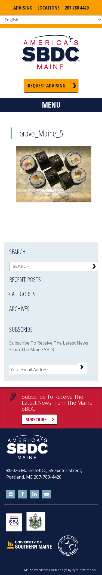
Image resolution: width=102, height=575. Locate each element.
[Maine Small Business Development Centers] (51, 53)
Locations (49, 7)
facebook (22, 494)
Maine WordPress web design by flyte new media (60, 570)
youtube (46, 494)
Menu (51, 104)
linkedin (34, 494)
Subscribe (36, 419)
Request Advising (46, 85)
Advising (22, 7)
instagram (10, 494)
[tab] (53, 276)
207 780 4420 (77, 7)
